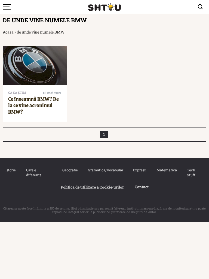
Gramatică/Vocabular (105, 170)
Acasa (8, 32)
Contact (142, 186)
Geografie (69, 170)
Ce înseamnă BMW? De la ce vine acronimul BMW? (33, 105)
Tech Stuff (191, 172)
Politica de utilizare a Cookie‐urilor (92, 187)
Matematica (166, 170)
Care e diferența (34, 172)
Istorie (10, 170)
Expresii (139, 170)
